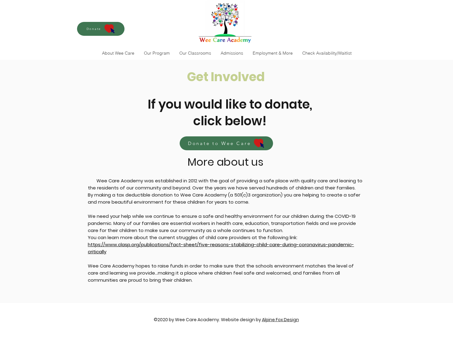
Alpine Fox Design (280, 320)
